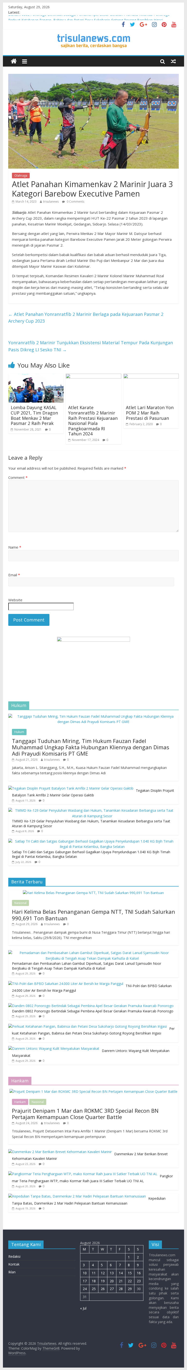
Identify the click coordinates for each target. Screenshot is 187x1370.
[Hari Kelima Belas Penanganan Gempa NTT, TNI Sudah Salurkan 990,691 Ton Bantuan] (93, 892)
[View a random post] (173, 61)
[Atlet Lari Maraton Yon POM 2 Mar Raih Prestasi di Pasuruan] (151, 376)
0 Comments (75, 201)
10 (85, 1273)
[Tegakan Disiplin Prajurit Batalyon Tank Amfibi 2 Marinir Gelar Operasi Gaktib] (70, 788)
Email (14, 574)
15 (130, 1273)
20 (112, 1281)
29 (130, 1288)
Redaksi (14, 1256)
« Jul (83, 1308)
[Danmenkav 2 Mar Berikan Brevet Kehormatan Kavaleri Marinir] (60, 1151)
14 (121, 1273)
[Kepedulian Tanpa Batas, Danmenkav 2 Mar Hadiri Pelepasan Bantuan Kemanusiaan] (77, 1196)
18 (94, 1281)
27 (112, 1288)
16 (139, 1273)
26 (103, 1288)
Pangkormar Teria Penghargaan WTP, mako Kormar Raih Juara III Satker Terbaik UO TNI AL (92, 1178)
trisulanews (51, 201)
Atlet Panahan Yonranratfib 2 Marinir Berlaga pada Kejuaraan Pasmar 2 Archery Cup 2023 (85, 317)
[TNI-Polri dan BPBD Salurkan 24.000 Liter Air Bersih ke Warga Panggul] (65, 983)
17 (85, 1281)
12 (103, 1273)
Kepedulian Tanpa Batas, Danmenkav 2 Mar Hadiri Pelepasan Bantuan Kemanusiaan (89, 1201)
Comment (18, 477)
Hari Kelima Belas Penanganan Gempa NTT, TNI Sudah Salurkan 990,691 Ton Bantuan (93, 915)
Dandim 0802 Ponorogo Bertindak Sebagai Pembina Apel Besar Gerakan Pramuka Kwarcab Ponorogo (89, 18)
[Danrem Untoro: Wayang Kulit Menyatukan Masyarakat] (53, 1048)
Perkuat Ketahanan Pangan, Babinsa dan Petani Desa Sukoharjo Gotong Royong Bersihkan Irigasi (93, 1031)
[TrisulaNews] (13, 61)
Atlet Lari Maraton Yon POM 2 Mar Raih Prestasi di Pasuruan (150, 413)
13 (112, 1273)
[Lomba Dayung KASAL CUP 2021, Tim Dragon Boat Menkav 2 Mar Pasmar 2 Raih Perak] (36, 376)
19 (103, 1281)
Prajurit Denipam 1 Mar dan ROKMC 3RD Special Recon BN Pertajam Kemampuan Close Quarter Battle (85, 1113)
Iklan (12, 1272)
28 (121, 1288)
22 (130, 1281)
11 (94, 1273)
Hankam (20, 1102)
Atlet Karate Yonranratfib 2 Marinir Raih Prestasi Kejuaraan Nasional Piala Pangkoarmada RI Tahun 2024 (93, 421)
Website (15, 599)
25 (94, 1288)
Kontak (13, 1264)
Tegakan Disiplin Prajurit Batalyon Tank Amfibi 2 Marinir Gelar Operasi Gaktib (93, 793)
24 (85, 1288)
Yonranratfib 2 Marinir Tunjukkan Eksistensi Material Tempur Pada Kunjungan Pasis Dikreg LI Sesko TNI (90, 346)
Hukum (19, 732)
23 (139, 1281)
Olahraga (20, 175)
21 (121, 1281)
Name (14, 547)
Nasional (20, 903)
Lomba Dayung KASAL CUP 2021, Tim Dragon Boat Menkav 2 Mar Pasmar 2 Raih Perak (34, 415)
